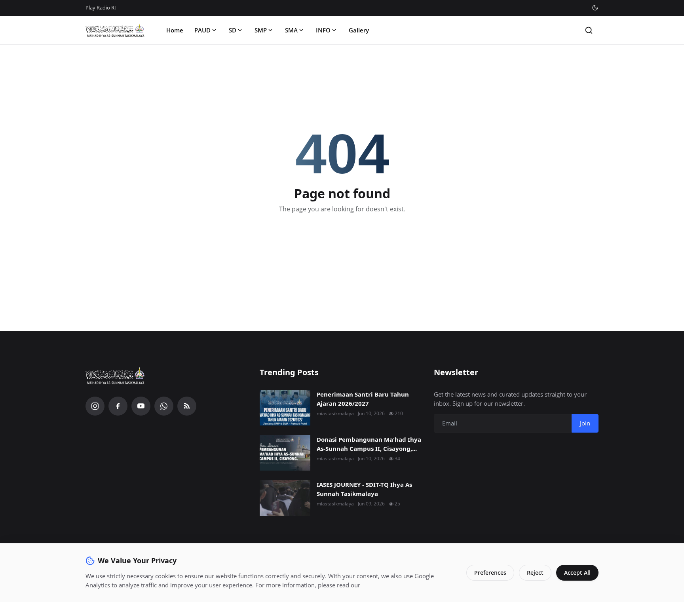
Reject (535, 572)
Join (585, 423)
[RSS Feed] (186, 406)
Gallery (359, 30)
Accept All (577, 572)
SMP (261, 30)
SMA (291, 30)
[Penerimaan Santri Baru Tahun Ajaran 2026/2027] (285, 407)
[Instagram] (95, 406)
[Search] (588, 30)
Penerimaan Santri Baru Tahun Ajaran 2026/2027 (363, 398)
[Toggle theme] (595, 7)
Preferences (490, 572)
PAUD (202, 30)
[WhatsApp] (163, 406)
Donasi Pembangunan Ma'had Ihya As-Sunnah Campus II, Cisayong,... (369, 443)
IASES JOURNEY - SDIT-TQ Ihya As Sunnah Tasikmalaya (364, 489)
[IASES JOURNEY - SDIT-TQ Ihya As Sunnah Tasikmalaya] (285, 498)
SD (232, 30)
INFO (323, 30)
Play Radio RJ (101, 7)
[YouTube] (140, 406)
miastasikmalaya (335, 413)
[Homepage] (115, 30)
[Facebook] (117, 406)
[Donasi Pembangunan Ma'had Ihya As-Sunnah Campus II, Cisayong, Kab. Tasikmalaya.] (285, 453)
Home (174, 30)
